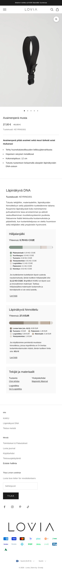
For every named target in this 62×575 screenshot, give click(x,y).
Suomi (41, 561)
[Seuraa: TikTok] (27, 506)
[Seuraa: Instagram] (12, 506)
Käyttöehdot (8, 453)
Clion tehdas (14, 381)
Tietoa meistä (9, 428)
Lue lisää (13, 296)
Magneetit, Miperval (40, 381)
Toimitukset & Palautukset (15, 443)
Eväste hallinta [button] (10, 463)
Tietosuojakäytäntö (12, 458)
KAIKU (6, 418)
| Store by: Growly (36, 568)
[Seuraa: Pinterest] (20, 506)
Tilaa (10, 496)
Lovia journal (9, 448)
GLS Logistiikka (15, 389)
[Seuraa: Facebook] (4, 506)
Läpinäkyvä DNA (11, 423)
